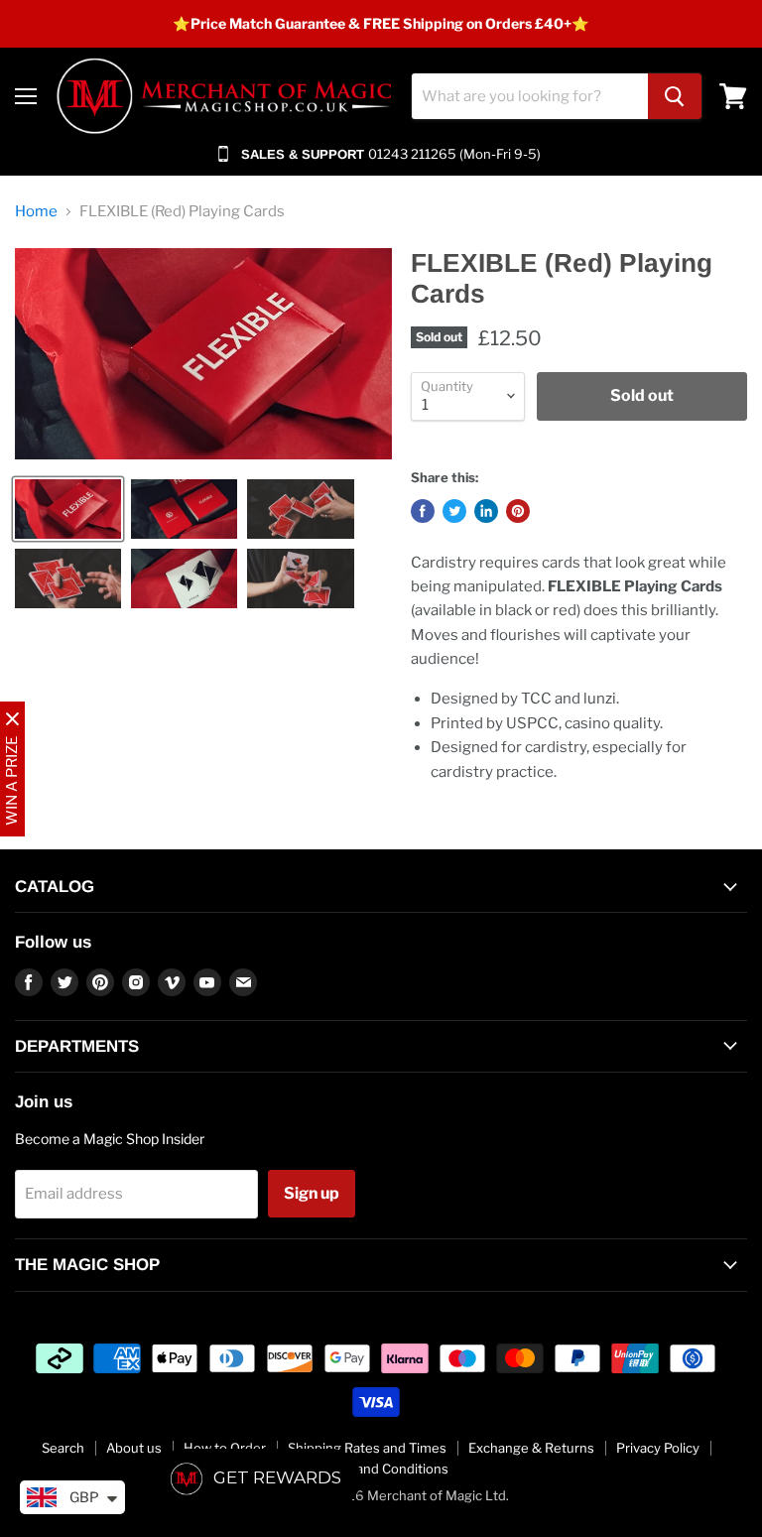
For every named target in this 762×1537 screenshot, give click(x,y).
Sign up (311, 1193)
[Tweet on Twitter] (454, 511)
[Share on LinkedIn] (486, 511)
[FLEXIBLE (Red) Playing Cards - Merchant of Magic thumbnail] (68, 509)
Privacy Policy (657, 1448)
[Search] (674, 96)
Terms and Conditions (381, 1468)
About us (134, 1448)
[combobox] (530, 96)
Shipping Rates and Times (367, 1448)
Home (36, 211)
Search (63, 1448)
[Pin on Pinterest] (518, 511)
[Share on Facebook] (423, 511)
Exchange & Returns (531, 1448)
